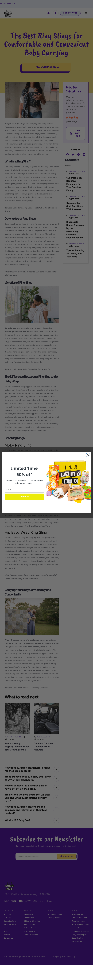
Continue (24, 496)
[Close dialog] (88, 455)
